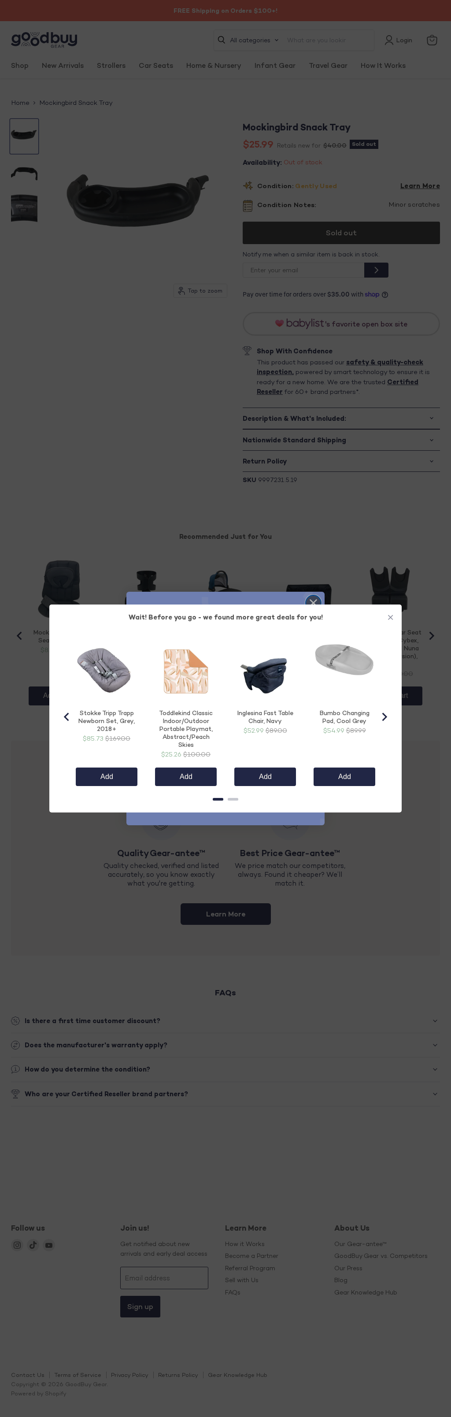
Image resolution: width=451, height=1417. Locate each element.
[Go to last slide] (67, 717)
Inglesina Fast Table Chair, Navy (265, 716)
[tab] (218, 799)
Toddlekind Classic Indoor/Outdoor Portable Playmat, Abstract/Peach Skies (186, 728)
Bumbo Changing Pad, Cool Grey (345, 716)
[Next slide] (384, 717)
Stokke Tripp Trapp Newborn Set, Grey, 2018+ (106, 720)
